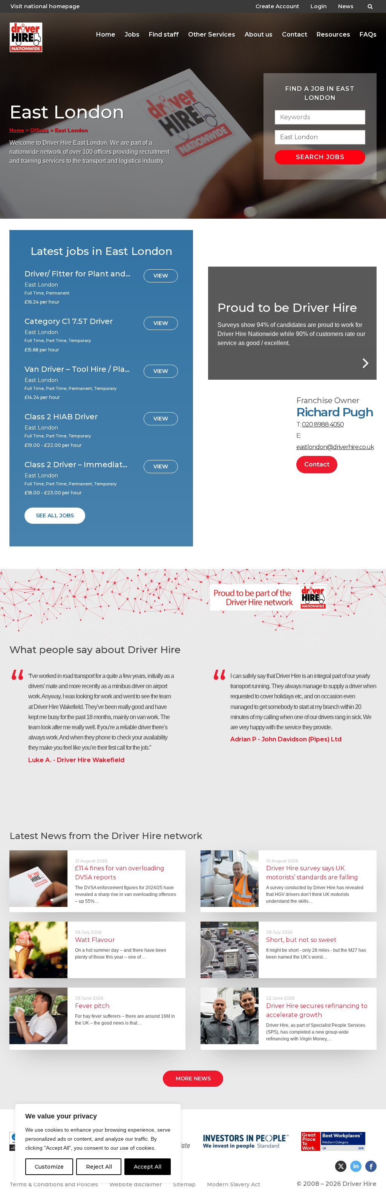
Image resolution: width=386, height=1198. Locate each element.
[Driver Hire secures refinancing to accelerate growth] (230, 1016)
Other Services (211, 34)
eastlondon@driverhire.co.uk (335, 447)
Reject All (99, 1166)
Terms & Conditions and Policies (53, 1184)
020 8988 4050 (323, 424)
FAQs (368, 34)
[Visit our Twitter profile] (340, 1166)
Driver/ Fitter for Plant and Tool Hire (78, 273)
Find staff (164, 34)
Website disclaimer (135, 1184)
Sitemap (184, 1184)
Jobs (132, 34)
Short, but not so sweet (301, 939)
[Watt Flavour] (38, 950)
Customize (49, 1166)
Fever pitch (92, 1005)
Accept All (147, 1166)
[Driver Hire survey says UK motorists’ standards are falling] (230, 878)
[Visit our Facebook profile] (371, 1166)
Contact (294, 34)
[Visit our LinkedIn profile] (355, 1166)
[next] (364, 363)
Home (105, 34)
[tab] (105, 34)
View (160, 275)
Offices (39, 130)
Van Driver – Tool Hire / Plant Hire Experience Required (78, 369)
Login (319, 6)
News (346, 6)
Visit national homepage (45, 6)
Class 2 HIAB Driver (61, 416)
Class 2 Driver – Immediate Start (78, 464)
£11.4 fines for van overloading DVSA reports (119, 873)
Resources (333, 34)
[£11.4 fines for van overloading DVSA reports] (38, 878)
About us (259, 34)
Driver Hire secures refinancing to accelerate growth (317, 1010)
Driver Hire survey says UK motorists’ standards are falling (312, 873)
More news (193, 1078)
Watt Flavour (95, 939)
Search (370, 5)
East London (66, 37)
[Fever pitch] (38, 1016)
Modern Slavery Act (233, 1184)
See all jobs (55, 515)
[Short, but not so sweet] (230, 950)
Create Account (277, 6)
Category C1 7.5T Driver (69, 321)
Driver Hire (26, 35)
